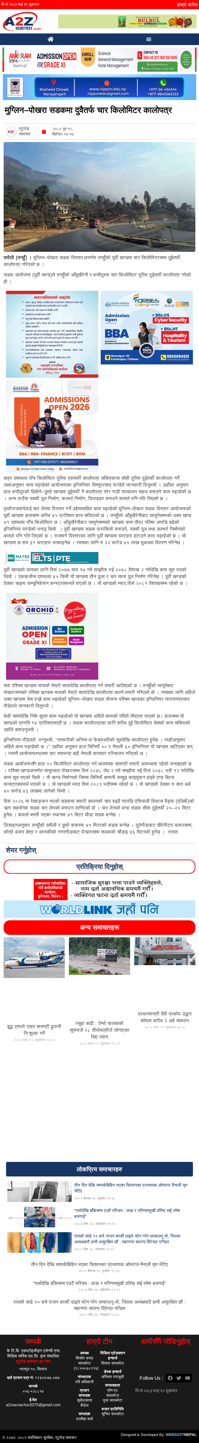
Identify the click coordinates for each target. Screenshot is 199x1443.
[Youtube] (187, 1378)
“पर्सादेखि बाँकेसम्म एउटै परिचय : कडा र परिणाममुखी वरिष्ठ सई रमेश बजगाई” (99, 1283)
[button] (149, 39)
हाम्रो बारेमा (187, 4)
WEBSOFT (181, 1435)
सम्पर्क (33, 1341)
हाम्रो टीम (99, 1341)
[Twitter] (178, 1378)
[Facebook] (170, 1378)
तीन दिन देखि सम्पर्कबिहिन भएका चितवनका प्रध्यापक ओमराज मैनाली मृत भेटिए (99, 1264)
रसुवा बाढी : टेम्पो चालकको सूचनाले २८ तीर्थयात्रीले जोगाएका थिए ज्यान (99, 1030)
